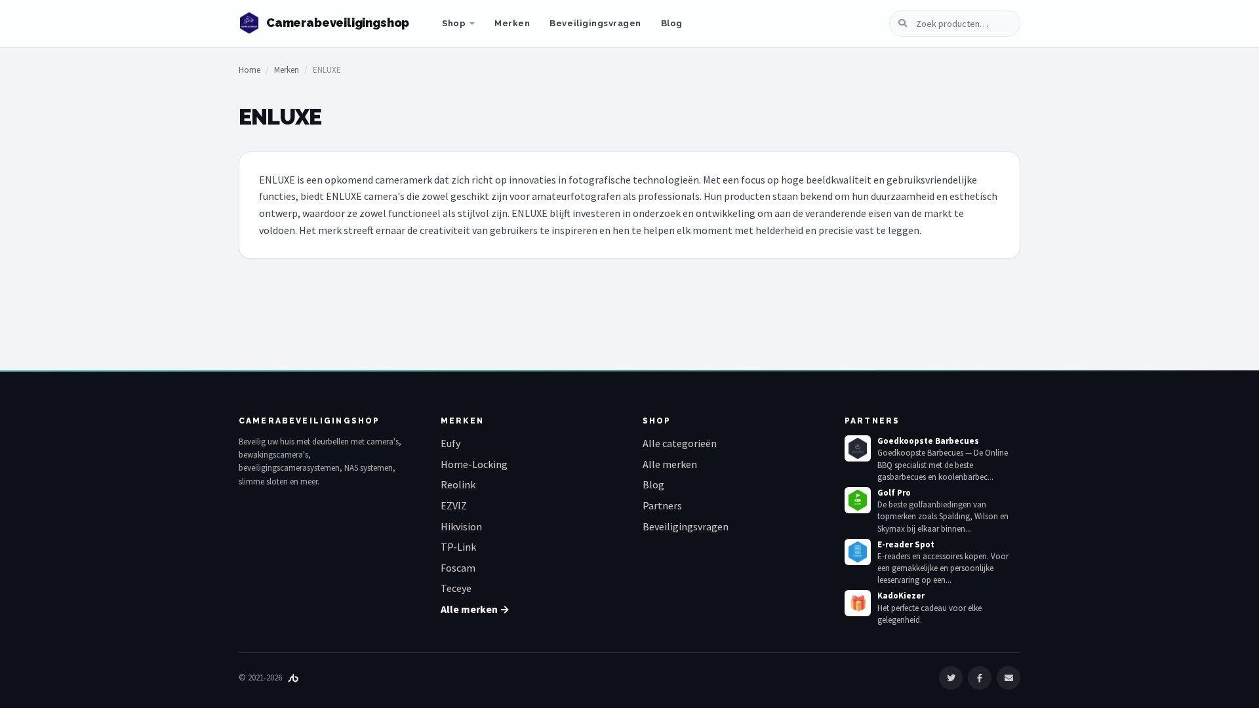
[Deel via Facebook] (979, 678)
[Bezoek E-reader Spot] (858, 552)
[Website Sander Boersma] (293, 677)
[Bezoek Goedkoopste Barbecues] (858, 448)
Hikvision (461, 526)
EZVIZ (454, 505)
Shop (454, 23)
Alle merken (670, 464)
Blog (672, 23)
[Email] (1008, 678)
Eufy (450, 443)
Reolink (458, 484)
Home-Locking (474, 464)
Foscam (458, 567)
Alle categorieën (680, 443)
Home (249, 69)
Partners (662, 505)
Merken (512, 23)
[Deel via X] (951, 678)
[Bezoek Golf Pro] (858, 500)
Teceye (456, 588)
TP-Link (458, 546)
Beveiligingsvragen (595, 23)
